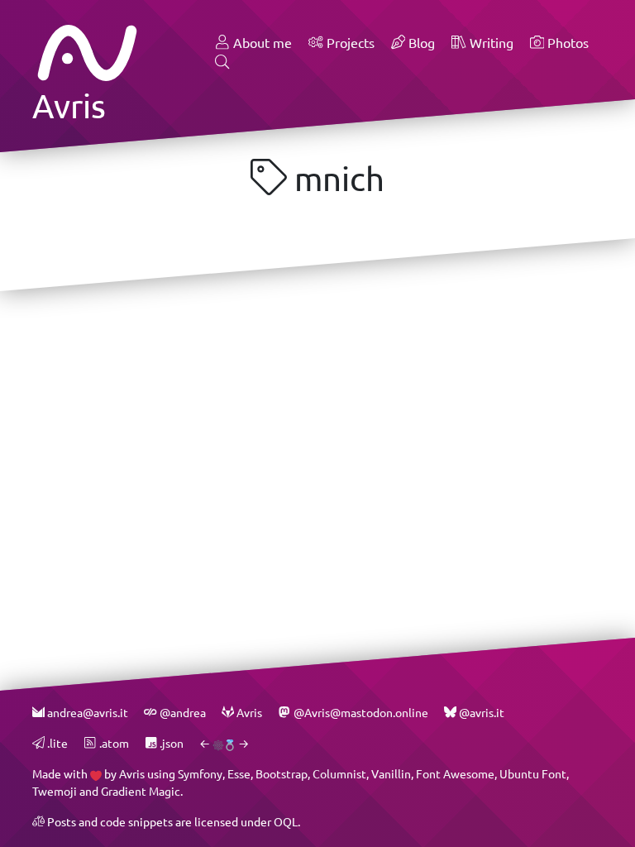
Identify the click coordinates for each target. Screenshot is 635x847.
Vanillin (391, 774)
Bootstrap (281, 774)
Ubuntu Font (532, 774)
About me (261, 42)
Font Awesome (455, 774)
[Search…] (222, 63)
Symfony (200, 774)
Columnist (339, 774)
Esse (239, 774)
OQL (286, 822)
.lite (56, 743)
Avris (132, 774)
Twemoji (54, 791)
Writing (489, 42)
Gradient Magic (140, 791)
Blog (420, 42)
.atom (112, 743)
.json (170, 743)
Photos (566, 42)
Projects (349, 42)
